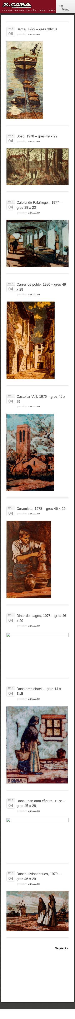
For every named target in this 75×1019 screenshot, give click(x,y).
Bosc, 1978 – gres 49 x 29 (36, 136)
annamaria (34, 34)
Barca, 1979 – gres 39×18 (36, 29)
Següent (62, 948)
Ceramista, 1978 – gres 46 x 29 (40, 509)
